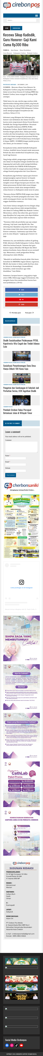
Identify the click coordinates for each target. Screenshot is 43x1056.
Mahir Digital (33, 1054)
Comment (8, 440)
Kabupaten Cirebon (20, 53)
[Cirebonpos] (21, 5)
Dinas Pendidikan (25, 50)
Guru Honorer (7, 53)
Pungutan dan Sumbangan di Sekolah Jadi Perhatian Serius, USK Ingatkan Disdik (21, 389)
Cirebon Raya (8, 337)
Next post (28, 313)
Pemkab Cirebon (32, 53)
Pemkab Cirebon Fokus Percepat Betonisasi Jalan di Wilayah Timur (17, 411)
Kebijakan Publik (19, 337)
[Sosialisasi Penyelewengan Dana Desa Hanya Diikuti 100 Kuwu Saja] (21, 360)
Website (7, 468)
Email (7, 462)
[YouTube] (21, 1045)
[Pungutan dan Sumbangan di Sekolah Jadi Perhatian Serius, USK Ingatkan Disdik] (21, 382)
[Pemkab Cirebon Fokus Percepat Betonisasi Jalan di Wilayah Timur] (21, 404)
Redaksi (13, 84)
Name (7, 455)
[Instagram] (12, 1045)
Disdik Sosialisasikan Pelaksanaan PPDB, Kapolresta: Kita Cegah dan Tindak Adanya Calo (21, 343)
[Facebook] (7, 1045)
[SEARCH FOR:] (21, 20)
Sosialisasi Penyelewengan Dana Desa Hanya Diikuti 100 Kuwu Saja (19, 367)
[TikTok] (16, 1045)
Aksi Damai (14, 50)
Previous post (16, 313)
